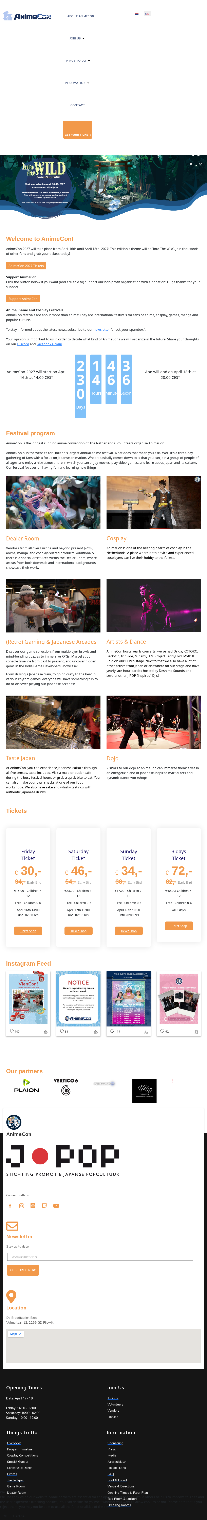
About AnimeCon (80, 16)
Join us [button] (75, 38)
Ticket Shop (28, 931)
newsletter (102, 329)
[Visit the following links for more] (10, 1206)
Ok (5, 1516)
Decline (18, 1516)
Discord (23, 344)
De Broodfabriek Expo (22, 1318)
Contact (77, 105)
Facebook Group (49, 344)
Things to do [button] (75, 61)
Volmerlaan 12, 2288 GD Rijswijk (30, 1322)
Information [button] (75, 83)
